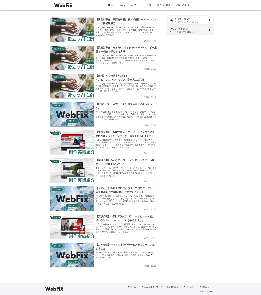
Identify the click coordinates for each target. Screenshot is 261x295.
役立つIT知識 (172, 287)
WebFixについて (151, 287)
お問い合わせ (186, 20)
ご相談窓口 (185, 30)
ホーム (133, 287)
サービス (190, 287)
